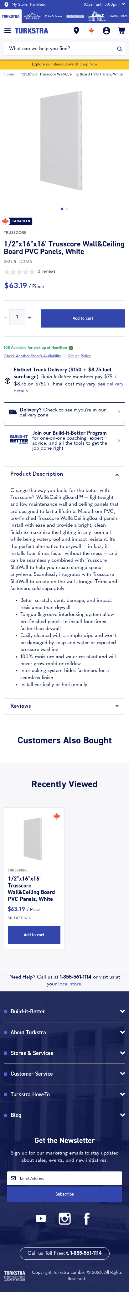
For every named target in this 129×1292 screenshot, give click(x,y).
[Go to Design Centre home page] (75, 16)
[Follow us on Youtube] (42, 1223)
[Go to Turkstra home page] (11, 16)
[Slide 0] (61, 208)
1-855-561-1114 (75, 977)
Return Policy (79, 356)
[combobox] (61, 49)
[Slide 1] (67, 208)
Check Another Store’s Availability (32, 356)
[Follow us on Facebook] (87, 1223)
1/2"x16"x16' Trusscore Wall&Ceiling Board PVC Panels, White (31, 889)
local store (69, 984)
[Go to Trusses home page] (32, 16)
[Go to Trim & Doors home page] (53, 16)
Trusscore (15, 233)
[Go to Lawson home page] (118, 16)
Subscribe (64, 1194)
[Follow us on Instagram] (64, 1223)
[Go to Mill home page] (97, 16)
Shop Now (88, 64)
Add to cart (83, 318)
